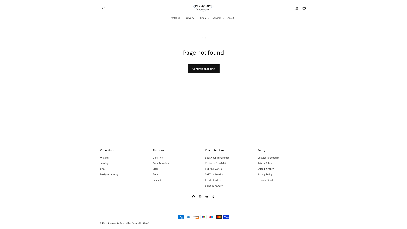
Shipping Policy (266, 168)
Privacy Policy (265, 174)
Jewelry (104, 163)
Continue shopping (203, 68)
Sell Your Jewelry (214, 174)
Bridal (103, 168)
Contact (157, 180)
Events (156, 174)
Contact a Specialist (215, 163)
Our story (158, 157)
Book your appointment (218, 157)
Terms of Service (266, 180)
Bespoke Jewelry (214, 185)
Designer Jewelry (109, 174)
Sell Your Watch (213, 168)
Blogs (155, 168)
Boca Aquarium (161, 163)
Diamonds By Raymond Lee (119, 223)
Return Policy (265, 163)
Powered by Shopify (141, 223)
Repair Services (213, 180)
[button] (103, 8)
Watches (104, 157)
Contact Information (268, 157)
